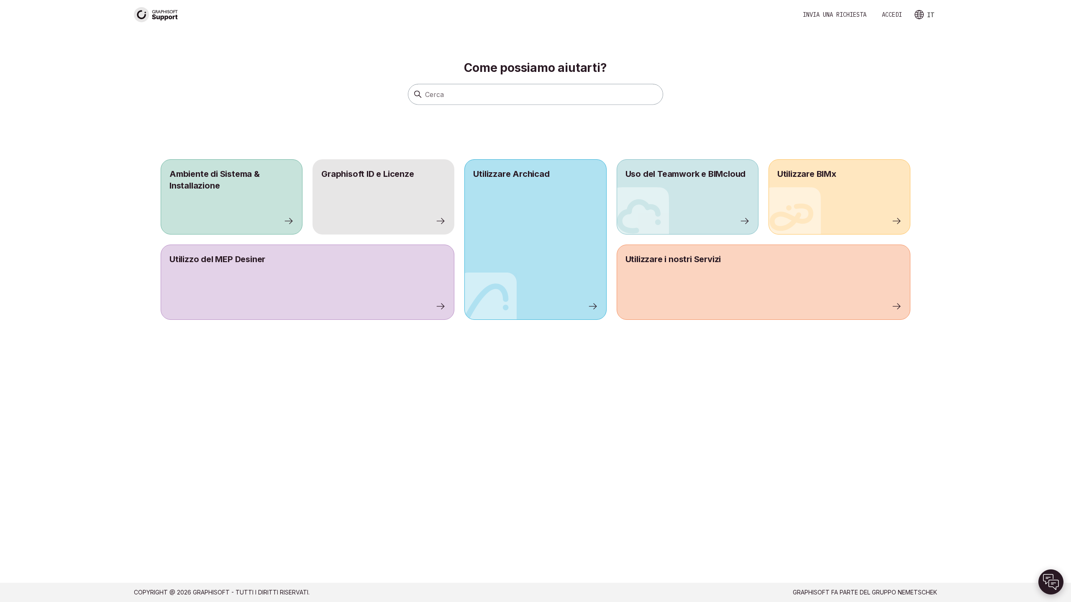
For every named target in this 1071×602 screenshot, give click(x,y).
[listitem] (535, 239)
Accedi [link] (892, 14)
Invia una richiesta (834, 14)
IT (930, 15)
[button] (1050, 581)
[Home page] (156, 15)
